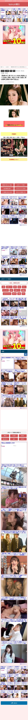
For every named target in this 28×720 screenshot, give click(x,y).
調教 (3, 73)
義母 (15, 287)
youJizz (2, 70)
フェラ (18, 70)
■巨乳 (22, 435)
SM (7, 73)
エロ (23, 70)
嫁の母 (14, 293)
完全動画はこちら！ (14, 159)
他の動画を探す (7, 188)
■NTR (22, 439)
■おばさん (5, 439)
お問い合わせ (14, 703)
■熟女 (5, 435)
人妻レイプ (9, 287)
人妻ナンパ (17, 290)
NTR (23, 293)
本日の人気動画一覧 (20, 192)
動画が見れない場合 (7, 185)
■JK (14, 439)
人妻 (3, 287)
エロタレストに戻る (20, 188)
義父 (19, 287)
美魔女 (23, 290)
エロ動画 (7, 70)
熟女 (14, 70)
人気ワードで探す (21, 185)
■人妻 (14, 435)
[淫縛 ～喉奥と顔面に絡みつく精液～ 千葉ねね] (14, 147)
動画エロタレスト (24, 23)
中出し (24, 287)
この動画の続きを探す (7, 192)
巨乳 (11, 70)
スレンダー (5, 290)
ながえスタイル (7, 293)
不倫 (19, 293)
